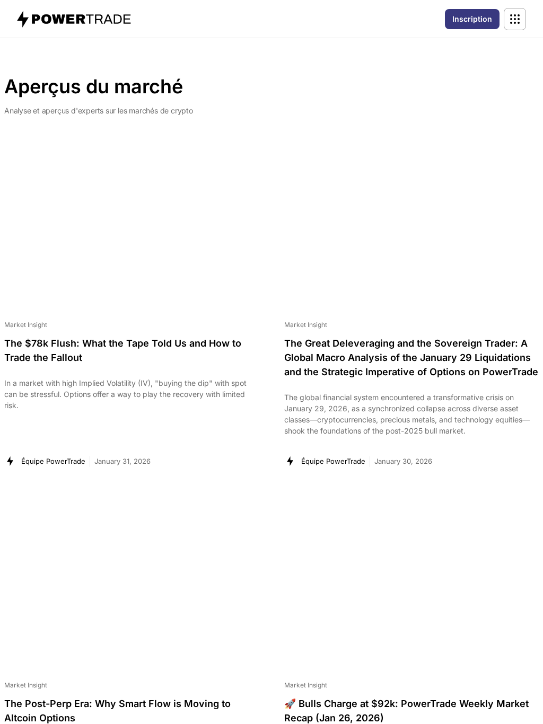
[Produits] (515, 19)
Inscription (472, 18)
